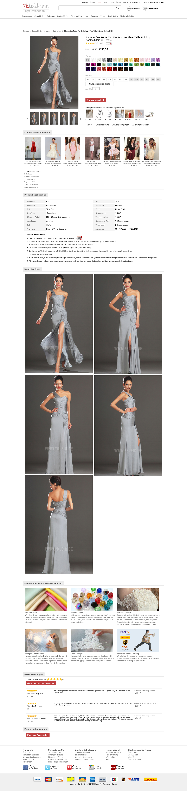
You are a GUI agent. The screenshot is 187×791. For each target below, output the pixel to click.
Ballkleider (51, 16)
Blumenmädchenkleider (80, 16)
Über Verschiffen (134, 760)
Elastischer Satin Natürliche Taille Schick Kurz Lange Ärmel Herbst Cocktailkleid (151, 163)
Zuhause (26, 31)
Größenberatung (102, 125)
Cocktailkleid (28, 174)
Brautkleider (27, 16)
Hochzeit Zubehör (127, 16)
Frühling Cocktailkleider (31, 176)
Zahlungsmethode (82, 753)
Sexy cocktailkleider (30, 182)
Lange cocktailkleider (53, 31)
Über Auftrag (133, 755)
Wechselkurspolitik (113, 753)
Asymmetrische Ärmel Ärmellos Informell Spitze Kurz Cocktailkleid (53, 163)
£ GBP (105, 2)
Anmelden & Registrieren (131, 2)
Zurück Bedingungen (120, 125)
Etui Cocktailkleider (30, 179)
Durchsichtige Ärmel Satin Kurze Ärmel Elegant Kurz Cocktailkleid (132, 163)
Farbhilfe (88, 125)
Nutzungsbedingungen (32, 757)
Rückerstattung (112, 755)
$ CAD (118, 2)
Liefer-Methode (81, 755)
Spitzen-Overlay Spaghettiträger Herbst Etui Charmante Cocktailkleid (72, 163)
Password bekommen (150, 2)
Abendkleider (39, 16)
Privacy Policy (28, 760)
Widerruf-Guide (112, 757)
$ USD (92, 2)
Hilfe (162, 2)
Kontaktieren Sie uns (31, 755)
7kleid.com (95, 784)
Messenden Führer (55, 757)
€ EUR (99, 2)
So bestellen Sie (54, 753)
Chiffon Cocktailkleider (31, 184)
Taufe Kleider (113, 16)
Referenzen (27, 762)
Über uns (26, 753)
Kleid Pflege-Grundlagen (58, 762)
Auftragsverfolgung (55, 755)
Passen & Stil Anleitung (57, 760)
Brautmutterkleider (98, 16)
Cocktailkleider (63, 16)
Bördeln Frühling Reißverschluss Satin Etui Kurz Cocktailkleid (92, 163)
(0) (139, 693)
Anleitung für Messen (140, 125)
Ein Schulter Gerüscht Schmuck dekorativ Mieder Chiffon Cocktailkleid (33, 163)
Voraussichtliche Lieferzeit (85, 760)
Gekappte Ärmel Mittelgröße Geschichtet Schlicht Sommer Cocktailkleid (112, 163)
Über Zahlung (133, 757)
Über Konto (132, 753)
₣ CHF (112, 2)
